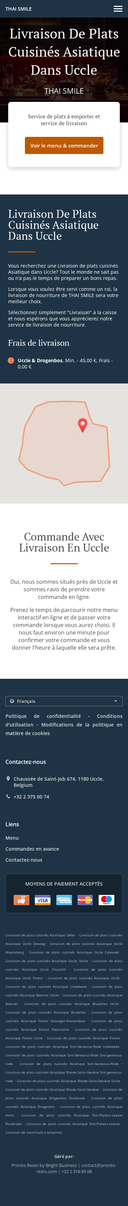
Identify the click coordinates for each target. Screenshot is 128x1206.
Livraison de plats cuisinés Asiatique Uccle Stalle (46, 960)
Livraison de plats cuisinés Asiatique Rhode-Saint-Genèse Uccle (68, 1080)
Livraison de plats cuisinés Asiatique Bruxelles (45, 1012)
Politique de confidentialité (43, 716)
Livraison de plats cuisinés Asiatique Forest (83, 1038)
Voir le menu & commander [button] (64, 145)
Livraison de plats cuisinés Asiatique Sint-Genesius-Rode (69, 1063)
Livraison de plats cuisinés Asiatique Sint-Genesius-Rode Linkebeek (62, 1046)
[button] (118, 9)
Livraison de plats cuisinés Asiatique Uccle (84, 978)
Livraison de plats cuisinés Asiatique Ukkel (40, 935)
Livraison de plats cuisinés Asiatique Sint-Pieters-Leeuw (73, 1123)
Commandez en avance (32, 849)
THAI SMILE (18, 8)
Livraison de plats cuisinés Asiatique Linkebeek (46, 986)
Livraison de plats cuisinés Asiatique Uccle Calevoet (74, 952)
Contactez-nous (23, 859)
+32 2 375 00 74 (31, 797)
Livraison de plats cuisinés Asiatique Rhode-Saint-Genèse (52, 1089)
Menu (12, 838)
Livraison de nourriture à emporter (33, 1132)
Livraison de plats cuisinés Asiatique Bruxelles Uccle (71, 1003)
